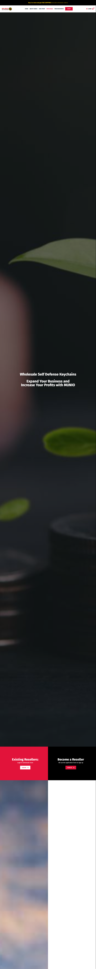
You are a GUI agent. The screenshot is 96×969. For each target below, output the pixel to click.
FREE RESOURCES (59, 8)
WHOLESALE (49, 8)
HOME (26, 8)
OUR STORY (42, 8)
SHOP (69, 9)
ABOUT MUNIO (33, 8)
